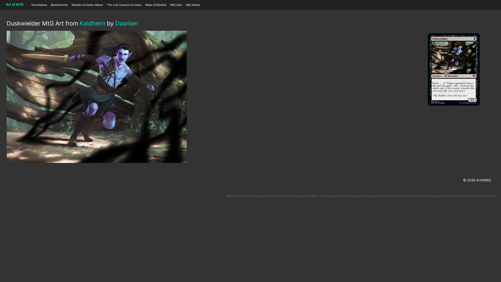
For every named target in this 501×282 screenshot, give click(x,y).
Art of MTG (15, 4)
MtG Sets (176, 4)
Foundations (39, 4)
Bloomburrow (59, 4)
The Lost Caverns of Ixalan (124, 4)
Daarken (126, 23)
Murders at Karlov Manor (87, 4)
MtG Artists (193, 4)
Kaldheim (92, 23)
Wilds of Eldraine (155, 4)
